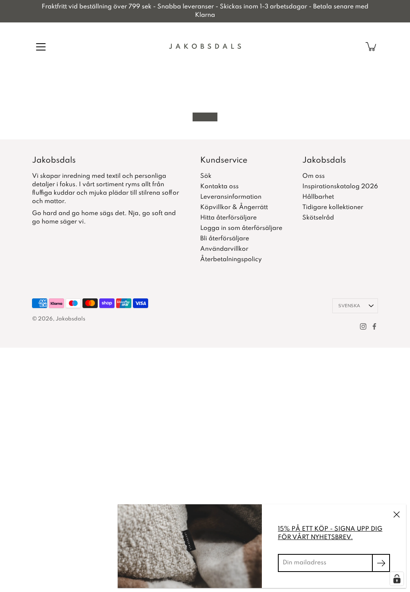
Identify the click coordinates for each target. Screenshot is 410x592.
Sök (205, 176)
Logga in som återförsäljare (241, 228)
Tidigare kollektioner (332, 207)
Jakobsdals (70, 319)
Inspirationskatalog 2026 (340, 186)
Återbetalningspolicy (231, 259)
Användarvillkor (224, 249)
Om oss (313, 176)
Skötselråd (318, 218)
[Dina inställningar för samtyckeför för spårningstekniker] (397, 579)
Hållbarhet (318, 197)
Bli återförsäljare (224, 239)
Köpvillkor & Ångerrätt (234, 207)
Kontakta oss (219, 186)
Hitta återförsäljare (228, 218)
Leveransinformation (230, 197)
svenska (349, 306)
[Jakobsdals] (205, 46)
